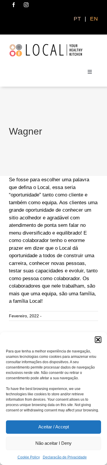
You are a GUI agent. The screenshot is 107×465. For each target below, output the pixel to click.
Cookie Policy (29, 457)
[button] (98, 340)
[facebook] (13, 5)
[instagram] (26, 5)
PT (78, 19)
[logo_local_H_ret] (46, 46)
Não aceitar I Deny (53, 443)
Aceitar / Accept (53, 426)
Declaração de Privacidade (65, 457)
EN (94, 19)
